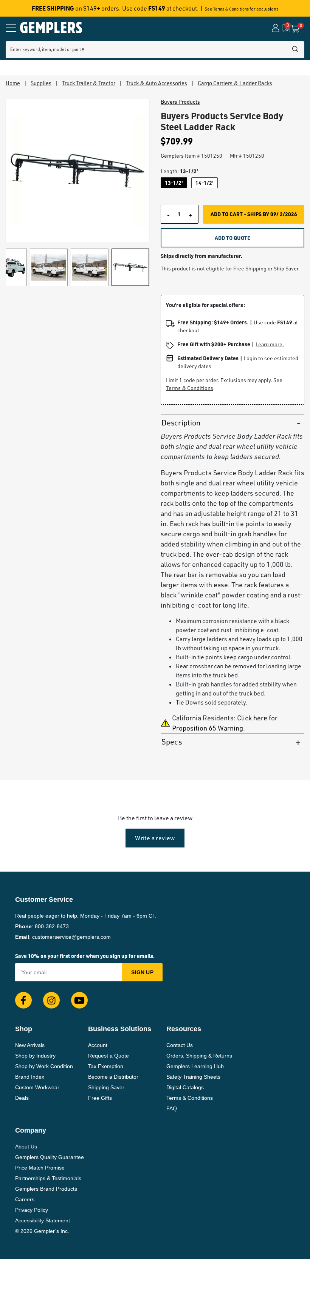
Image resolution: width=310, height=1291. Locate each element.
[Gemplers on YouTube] (79, 1000)
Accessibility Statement (42, 1220)
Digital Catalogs (185, 1087)
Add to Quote (232, 237)
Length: (179, 171)
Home (13, 83)
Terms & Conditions (231, 9)
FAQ (171, 1108)
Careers (24, 1199)
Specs (171, 741)
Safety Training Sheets (193, 1077)
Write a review (155, 838)
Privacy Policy (31, 1210)
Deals (22, 1098)
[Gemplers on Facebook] (23, 1000)
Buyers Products (180, 102)
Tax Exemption (105, 1066)
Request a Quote (108, 1056)
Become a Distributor (113, 1077)
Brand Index (29, 1077)
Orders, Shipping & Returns (199, 1056)
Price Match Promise (40, 1168)
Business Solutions (119, 1029)
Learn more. (270, 344)
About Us (26, 1147)
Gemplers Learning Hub (195, 1066)
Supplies (41, 83)
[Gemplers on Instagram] (51, 1000)
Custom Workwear (37, 1087)
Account (97, 1045)
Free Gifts (100, 1098)
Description (180, 422)
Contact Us (179, 1045)
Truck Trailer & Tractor (88, 83)
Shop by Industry (35, 1056)
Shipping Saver (106, 1087)
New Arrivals (30, 1045)
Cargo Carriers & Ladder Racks (235, 83)
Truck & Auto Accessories (156, 83)
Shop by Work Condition (44, 1066)
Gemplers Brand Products (46, 1189)
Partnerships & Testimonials (48, 1178)
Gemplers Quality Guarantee (49, 1157)
